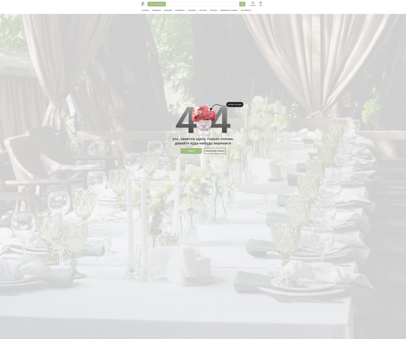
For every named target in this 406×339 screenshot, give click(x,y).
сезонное (145, 10)
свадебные (156, 10)
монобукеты (180, 10)
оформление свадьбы (229, 10)
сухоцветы (192, 10)
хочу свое (203, 10)
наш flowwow (246, 10)
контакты (213, 10)
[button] (253, 4)
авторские (168, 10)
